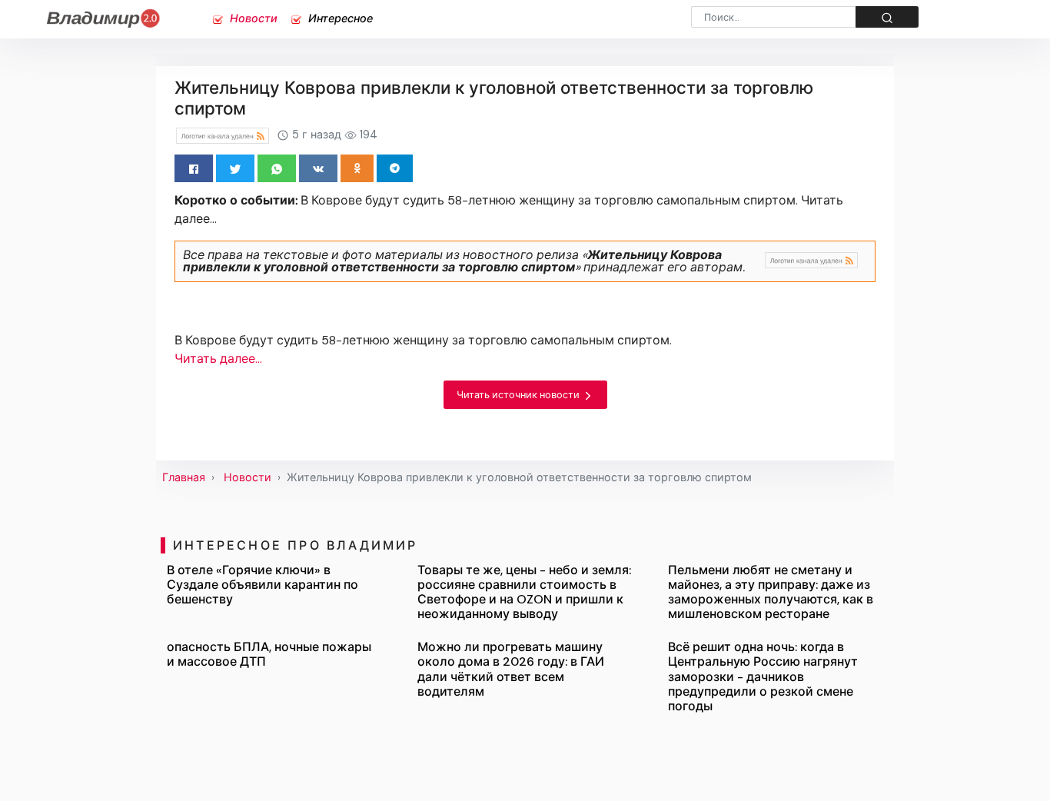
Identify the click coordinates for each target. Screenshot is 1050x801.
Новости (252, 18)
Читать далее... (218, 359)
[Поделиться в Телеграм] (395, 168)
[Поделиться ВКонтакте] (318, 168)
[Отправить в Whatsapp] (277, 168)
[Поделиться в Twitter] (235, 168)
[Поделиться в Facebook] (193, 168)
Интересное (339, 18)
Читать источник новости (519, 394)
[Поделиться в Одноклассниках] (357, 168)
